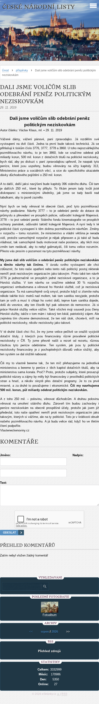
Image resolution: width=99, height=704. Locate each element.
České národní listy (38, 7)
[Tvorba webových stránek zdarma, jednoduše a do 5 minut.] (58, 694)
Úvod (5, 70)
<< (31, 631)
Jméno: (5, 455)
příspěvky (22, 70)
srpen (45, 631)
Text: (3, 482)
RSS (64, 694)
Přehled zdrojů (49, 651)
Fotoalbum (50, 615)
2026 (55, 631)
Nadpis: (78, 455)
